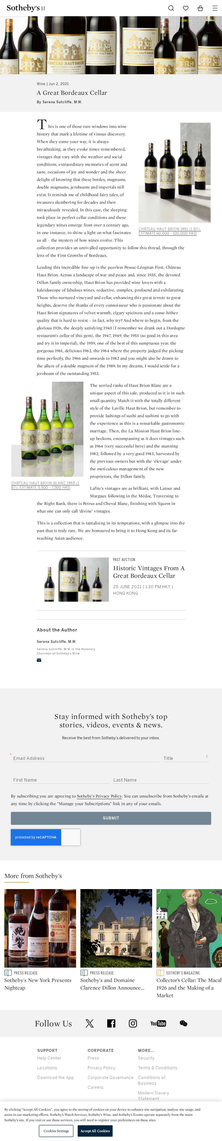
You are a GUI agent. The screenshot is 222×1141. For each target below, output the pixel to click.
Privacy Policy (101, 1068)
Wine (41, 84)
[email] (39, 660)
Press (93, 1058)
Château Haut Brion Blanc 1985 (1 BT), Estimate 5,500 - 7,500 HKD (45, 485)
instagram (133, 1023)
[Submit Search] (171, 8)
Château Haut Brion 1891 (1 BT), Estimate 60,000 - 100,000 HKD (170, 231)
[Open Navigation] (215, 8)
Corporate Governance (111, 1077)
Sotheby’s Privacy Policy (99, 796)
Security (146, 1058)
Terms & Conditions (158, 1068)
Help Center (49, 1058)
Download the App (55, 1077)
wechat (183, 1023)
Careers (96, 1087)
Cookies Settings (56, 1131)
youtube (158, 1023)
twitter (90, 1023)
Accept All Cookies (95, 1131)
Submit (111, 818)
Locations (47, 1068)
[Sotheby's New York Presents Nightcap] (40, 929)
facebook (111, 1023)
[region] (111, 1121)
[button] (113, 877)
